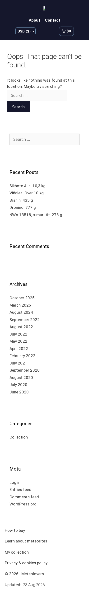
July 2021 (18, 363)
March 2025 (20, 305)
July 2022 (18, 334)
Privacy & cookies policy (26, 562)
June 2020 (19, 392)
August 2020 (21, 377)
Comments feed (24, 497)
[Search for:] (37, 95)
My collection (17, 552)
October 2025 (22, 297)
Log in (14, 482)
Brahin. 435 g (21, 200)
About (34, 20)
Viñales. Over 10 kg (26, 193)
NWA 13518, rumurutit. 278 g (35, 214)
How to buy (15, 530)
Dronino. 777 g (22, 207)
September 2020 (24, 370)
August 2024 (21, 312)
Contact (52, 20)
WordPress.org (23, 504)
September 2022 (24, 319)
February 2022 (22, 355)
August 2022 (21, 326)
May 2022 (18, 341)
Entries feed (20, 489)
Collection (18, 437)
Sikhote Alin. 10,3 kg (27, 185)
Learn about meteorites (26, 541)
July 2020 (18, 384)
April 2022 (18, 348)
